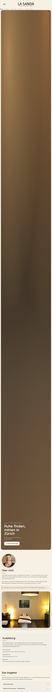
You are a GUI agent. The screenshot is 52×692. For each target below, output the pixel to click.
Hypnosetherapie (8, 684)
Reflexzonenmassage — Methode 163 (14, 688)
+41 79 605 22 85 (8, 539)
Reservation (14, 9)
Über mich (20, 9)
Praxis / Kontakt (29, 9)
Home (1, 9)
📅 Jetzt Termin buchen (12, 543)
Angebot (7, 9)
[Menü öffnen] (4, 4)
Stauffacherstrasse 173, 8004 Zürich (12, 537)
